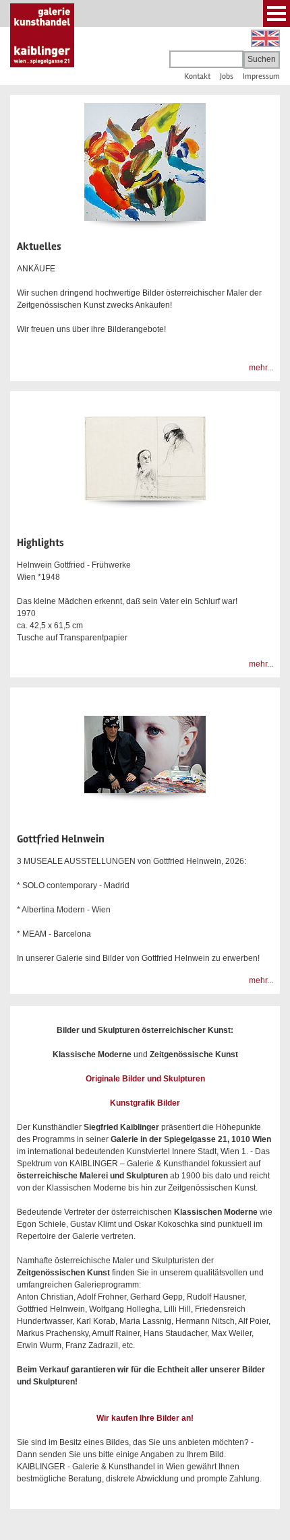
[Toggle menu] (276, 13)
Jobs (226, 76)
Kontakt (197, 76)
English (265, 38)
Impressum (261, 76)
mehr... (261, 367)
